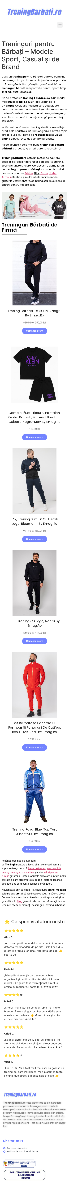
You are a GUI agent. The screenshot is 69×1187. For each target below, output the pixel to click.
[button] (60, 25)
